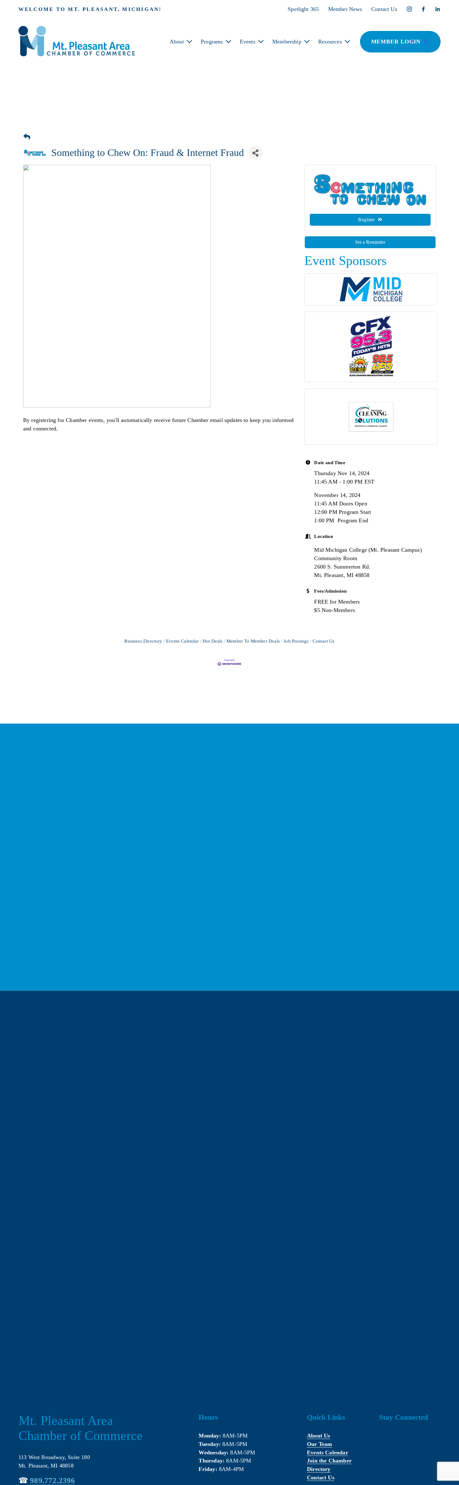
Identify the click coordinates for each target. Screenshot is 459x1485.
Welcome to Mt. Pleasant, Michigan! (90, 9)
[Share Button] (256, 153)
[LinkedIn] (437, 9)
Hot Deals (213, 641)
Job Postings (296, 641)
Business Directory (143, 641)
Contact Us (384, 9)
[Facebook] (423, 9)
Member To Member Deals (253, 641)
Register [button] (366, 219)
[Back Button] (26, 137)
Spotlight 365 (303, 9)
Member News (345, 9)
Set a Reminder (370, 242)
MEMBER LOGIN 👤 (400, 41)
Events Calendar (182, 641)
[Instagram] (409, 9)
